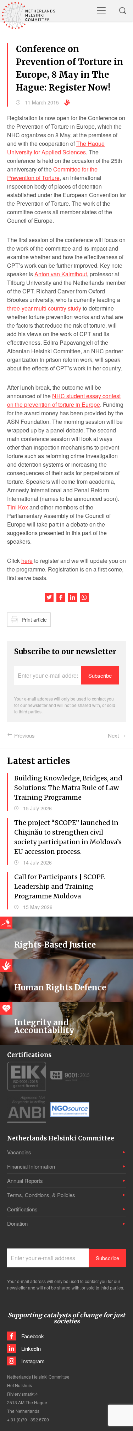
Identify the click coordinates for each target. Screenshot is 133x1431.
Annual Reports (25, 1180)
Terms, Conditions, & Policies (41, 1195)
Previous (24, 735)
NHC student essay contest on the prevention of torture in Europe (64, 400)
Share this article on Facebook (60, 597)
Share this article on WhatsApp (84, 597)
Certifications (22, 1209)
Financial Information (31, 1166)
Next (113, 735)
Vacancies (19, 1152)
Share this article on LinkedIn (72, 597)
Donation (17, 1223)
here (27, 560)
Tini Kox (17, 507)
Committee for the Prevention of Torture (52, 173)
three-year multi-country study (44, 308)
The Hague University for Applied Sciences (56, 147)
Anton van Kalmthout (60, 274)
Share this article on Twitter (49, 597)
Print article (34, 619)
